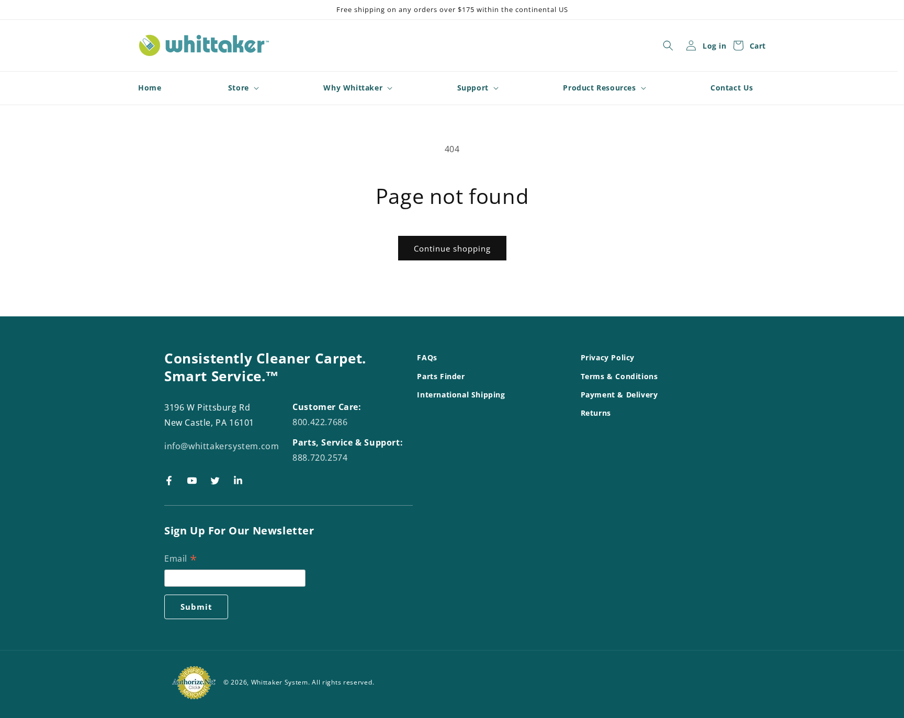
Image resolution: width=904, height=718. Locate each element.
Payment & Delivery (619, 394)
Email (180, 559)
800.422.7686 (319, 422)
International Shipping (461, 394)
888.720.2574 (319, 457)
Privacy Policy (608, 357)
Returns (596, 412)
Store (238, 88)
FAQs (427, 357)
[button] (668, 45)
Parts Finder (441, 376)
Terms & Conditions (619, 376)
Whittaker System (279, 682)
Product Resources (599, 88)
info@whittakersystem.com (221, 445)
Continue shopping (452, 248)
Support (473, 88)
